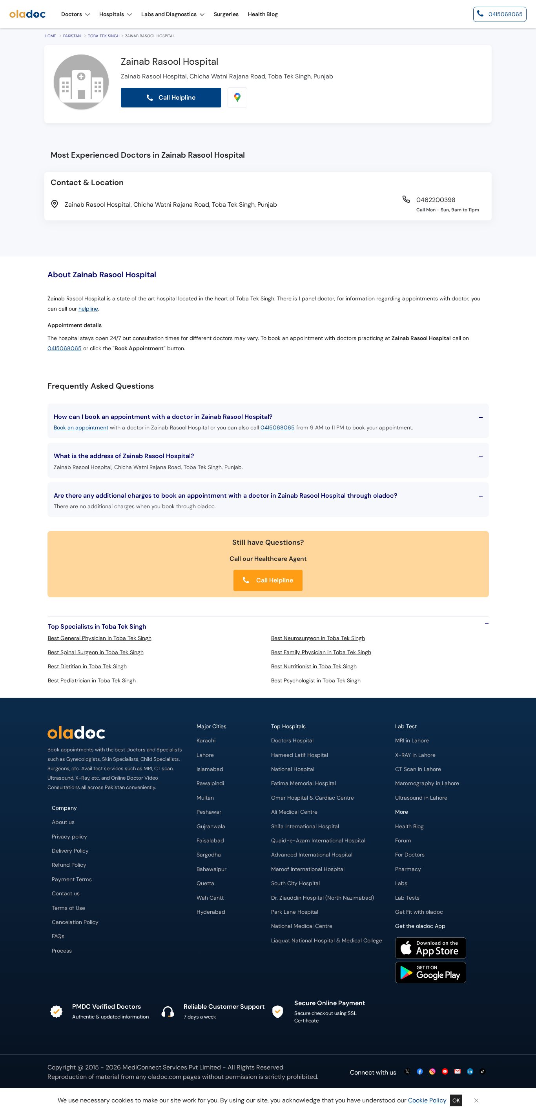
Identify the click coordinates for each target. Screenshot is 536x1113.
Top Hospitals (288, 726)
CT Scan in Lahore (418, 769)
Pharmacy (408, 869)
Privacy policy (69, 836)
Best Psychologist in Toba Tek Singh (316, 680)
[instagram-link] (432, 1072)
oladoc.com (164, 1077)
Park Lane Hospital (294, 912)
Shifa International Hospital (305, 826)
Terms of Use (68, 908)
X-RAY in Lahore (415, 755)
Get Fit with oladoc (419, 912)
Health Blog (409, 826)
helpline (88, 309)
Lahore (205, 755)
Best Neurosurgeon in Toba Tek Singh (318, 638)
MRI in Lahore (412, 740)
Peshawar (209, 812)
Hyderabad (211, 912)
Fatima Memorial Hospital (303, 783)
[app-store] (430, 949)
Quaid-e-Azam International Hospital (318, 840)
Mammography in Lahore (427, 783)
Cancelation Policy (75, 922)
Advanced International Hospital (311, 854)
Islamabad (210, 769)
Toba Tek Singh (104, 35)
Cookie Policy (427, 1100)
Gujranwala (211, 826)
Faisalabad (210, 840)
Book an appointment (81, 427)
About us (63, 822)
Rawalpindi (210, 783)
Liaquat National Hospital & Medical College (326, 940)
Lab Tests (407, 898)
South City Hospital (295, 883)
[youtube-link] (445, 1072)
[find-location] (237, 97)
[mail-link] (457, 1072)
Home (50, 35)
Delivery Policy (70, 850)
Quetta (205, 883)
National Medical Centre (301, 926)
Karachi (206, 740)
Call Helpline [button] (176, 97)
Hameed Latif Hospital (299, 755)
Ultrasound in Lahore (421, 798)
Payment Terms (72, 879)
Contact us (66, 893)
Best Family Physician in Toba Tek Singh (321, 652)
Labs (401, 883)
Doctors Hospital (292, 740)
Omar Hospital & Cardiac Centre (312, 798)
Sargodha (209, 854)
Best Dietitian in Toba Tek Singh (87, 666)
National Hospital (292, 769)
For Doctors (410, 854)
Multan (205, 798)
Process (62, 951)
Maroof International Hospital (308, 869)
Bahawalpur (211, 869)
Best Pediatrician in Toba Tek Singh (92, 680)
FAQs (58, 936)
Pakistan (72, 35)
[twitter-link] (407, 1072)
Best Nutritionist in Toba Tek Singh (314, 666)
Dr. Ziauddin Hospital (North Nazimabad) (322, 898)
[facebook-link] (420, 1072)
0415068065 (64, 348)
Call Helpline (274, 580)
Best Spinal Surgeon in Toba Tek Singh (96, 652)
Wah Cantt (210, 898)
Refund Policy (69, 865)
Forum (403, 840)
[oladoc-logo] (27, 14)
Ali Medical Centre (294, 812)
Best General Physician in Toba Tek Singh (99, 638)
